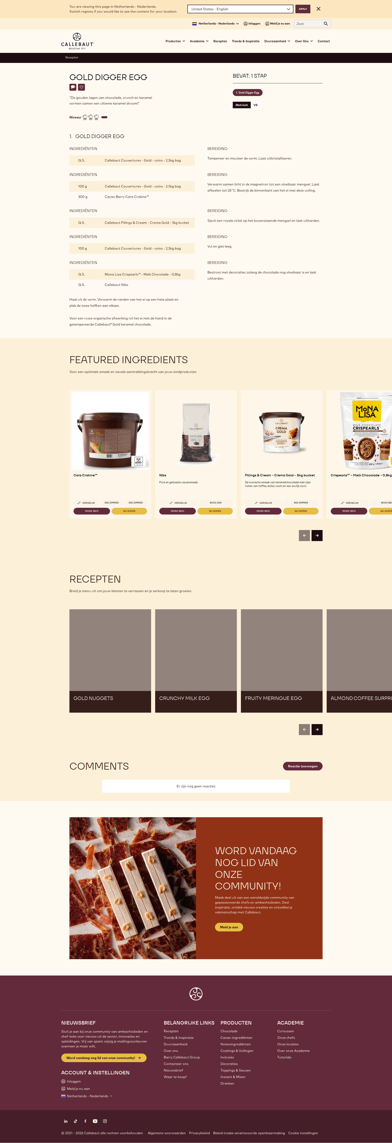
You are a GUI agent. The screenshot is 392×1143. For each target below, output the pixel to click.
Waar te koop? (175, 1077)
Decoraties (229, 1064)
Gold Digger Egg (249, 92)
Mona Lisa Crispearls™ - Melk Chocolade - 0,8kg (142, 274)
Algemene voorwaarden (167, 1133)
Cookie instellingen (303, 1133)
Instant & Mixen (232, 1077)
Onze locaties (288, 1044)
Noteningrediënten (235, 1044)
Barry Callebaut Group (182, 1057)
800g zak (216, 502)
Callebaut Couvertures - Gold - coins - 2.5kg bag (143, 160)
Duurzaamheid (175, 1044)
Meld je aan (229, 927)
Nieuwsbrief (173, 1070)
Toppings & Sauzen (235, 1070)
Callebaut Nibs (116, 285)
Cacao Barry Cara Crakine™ (127, 197)
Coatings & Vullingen (236, 1051)
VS (255, 105)
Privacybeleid (199, 1133)
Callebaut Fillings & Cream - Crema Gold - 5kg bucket (147, 223)
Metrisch (242, 105)
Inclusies (227, 1057)
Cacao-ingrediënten (236, 1038)
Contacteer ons (176, 1064)
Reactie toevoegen (302, 766)
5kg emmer (112, 502)
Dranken (227, 1083)
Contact (324, 41)
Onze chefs (286, 1038)
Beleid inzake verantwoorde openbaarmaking (249, 1133)
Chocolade (228, 1031)
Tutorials (284, 1057)
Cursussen (285, 1031)
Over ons (171, 1051)
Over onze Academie (293, 1051)
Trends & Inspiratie (245, 41)
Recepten (220, 41)
